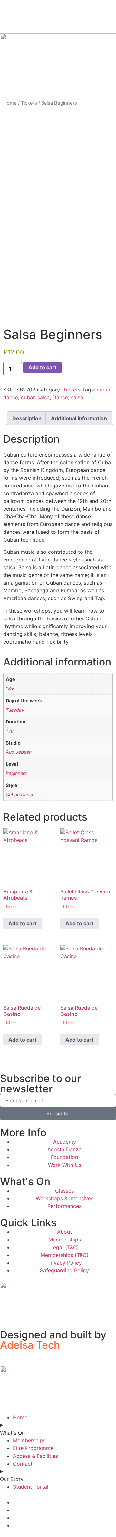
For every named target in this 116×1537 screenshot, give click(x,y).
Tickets (29, 103)
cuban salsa (35, 397)
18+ (10, 688)
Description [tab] (27, 418)
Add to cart (42, 367)
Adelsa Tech (30, 1345)
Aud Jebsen (19, 752)
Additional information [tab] (79, 418)
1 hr (10, 731)
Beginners (16, 773)
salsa (77, 397)
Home (10, 103)
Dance (60, 397)
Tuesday (15, 709)
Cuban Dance (20, 794)
